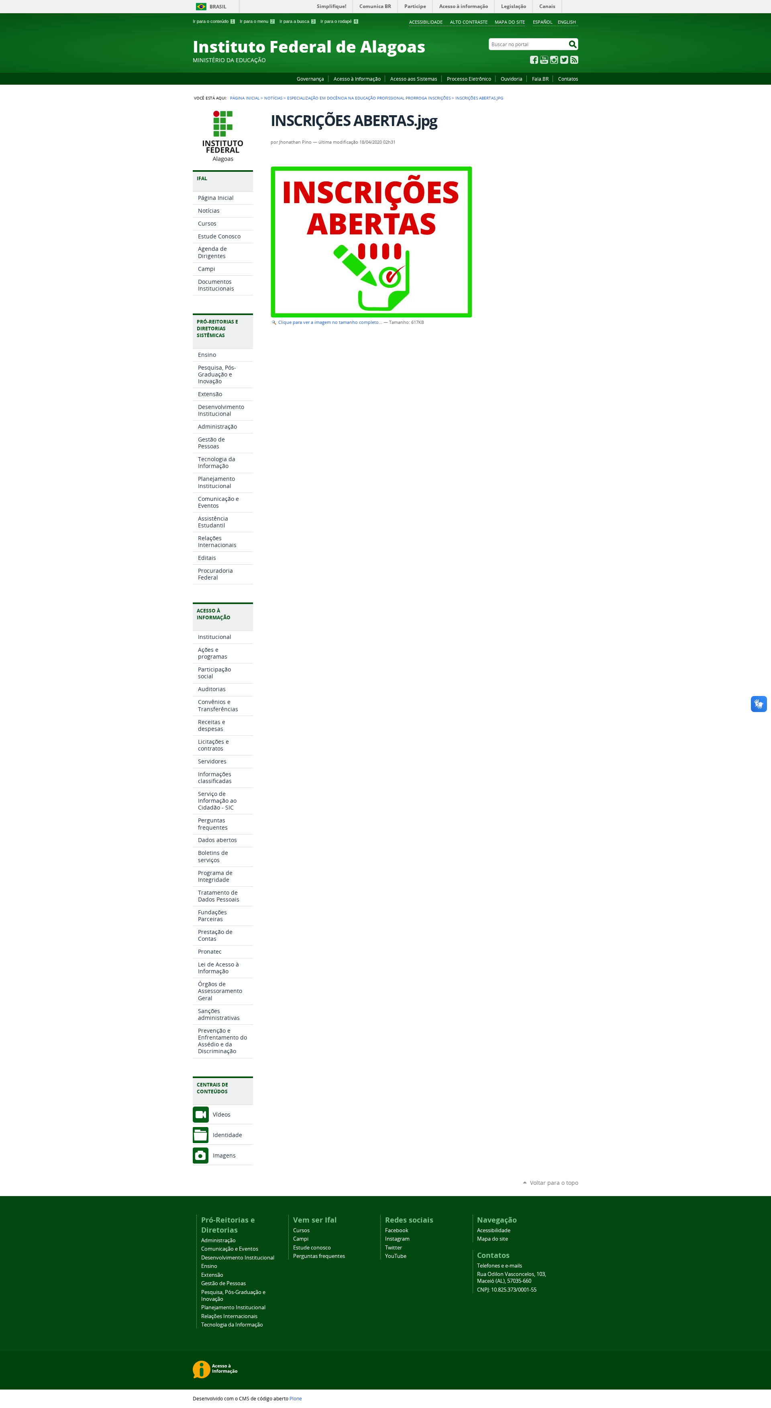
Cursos (301, 1230)
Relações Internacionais (229, 1316)
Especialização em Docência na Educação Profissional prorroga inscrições (369, 98)
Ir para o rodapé (338, 21)
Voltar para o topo (554, 1182)
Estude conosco (312, 1247)
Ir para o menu (256, 21)
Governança (310, 78)
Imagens (224, 1155)
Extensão (212, 1275)
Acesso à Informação (357, 78)
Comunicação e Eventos (229, 1248)
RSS (574, 60)
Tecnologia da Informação (232, 1324)
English (567, 22)
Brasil (218, 6)
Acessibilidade (426, 22)
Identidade (227, 1135)
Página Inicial (244, 98)
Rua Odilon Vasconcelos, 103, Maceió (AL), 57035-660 (511, 1277)
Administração (218, 1240)
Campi (300, 1238)
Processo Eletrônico (469, 78)
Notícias (273, 98)
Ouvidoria (511, 78)
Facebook (534, 60)
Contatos (568, 78)
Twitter (564, 60)
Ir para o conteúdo (213, 21)
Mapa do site (510, 22)
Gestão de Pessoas (223, 1283)
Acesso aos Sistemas (413, 78)
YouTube (544, 60)
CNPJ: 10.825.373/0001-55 (506, 1289)
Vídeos (221, 1114)
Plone (296, 1398)
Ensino (209, 1266)
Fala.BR (540, 78)
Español (543, 22)
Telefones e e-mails (499, 1265)
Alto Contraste (468, 22)
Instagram (554, 60)
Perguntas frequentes (319, 1256)
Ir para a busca (296, 21)
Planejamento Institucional (233, 1307)
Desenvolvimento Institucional (237, 1257)
